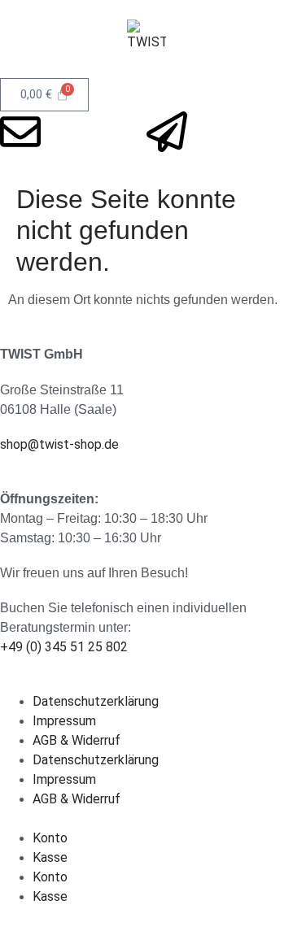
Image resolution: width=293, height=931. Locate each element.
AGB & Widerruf (76, 740)
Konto (50, 838)
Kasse (50, 857)
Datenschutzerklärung (96, 701)
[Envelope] (20, 131)
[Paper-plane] (166, 131)
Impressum (64, 721)
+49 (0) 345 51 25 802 (64, 647)
